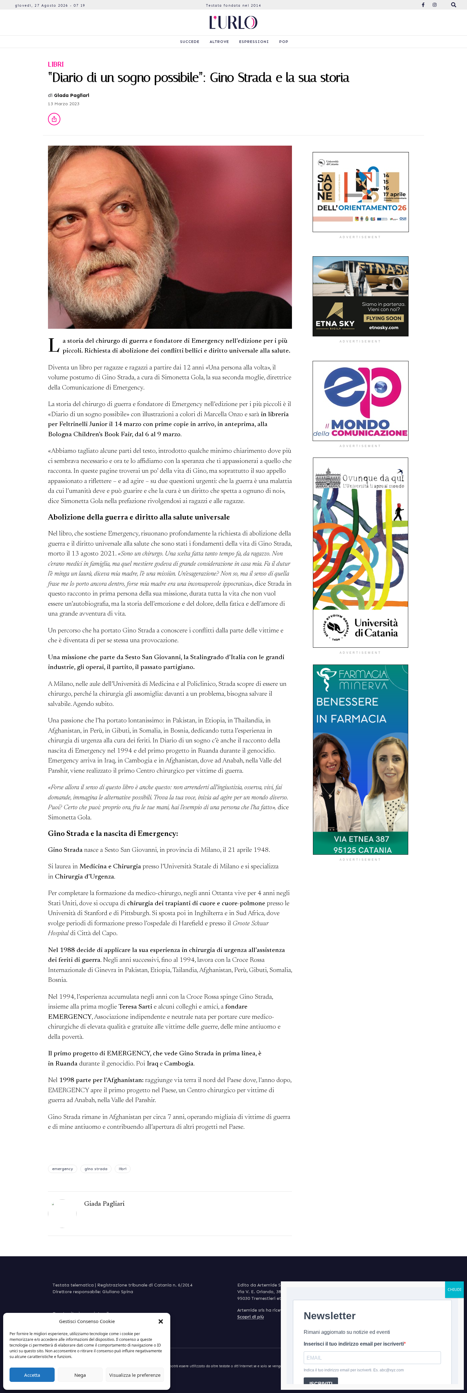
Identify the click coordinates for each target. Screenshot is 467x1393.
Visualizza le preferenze (134, 1375)
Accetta (32, 1375)
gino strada (96, 1169)
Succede (190, 41)
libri (122, 1169)
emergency (62, 1169)
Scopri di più (250, 1317)
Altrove (219, 41)
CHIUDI (454, 1289)
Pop (283, 41)
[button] (161, 1321)
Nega (80, 1375)
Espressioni (254, 41)
